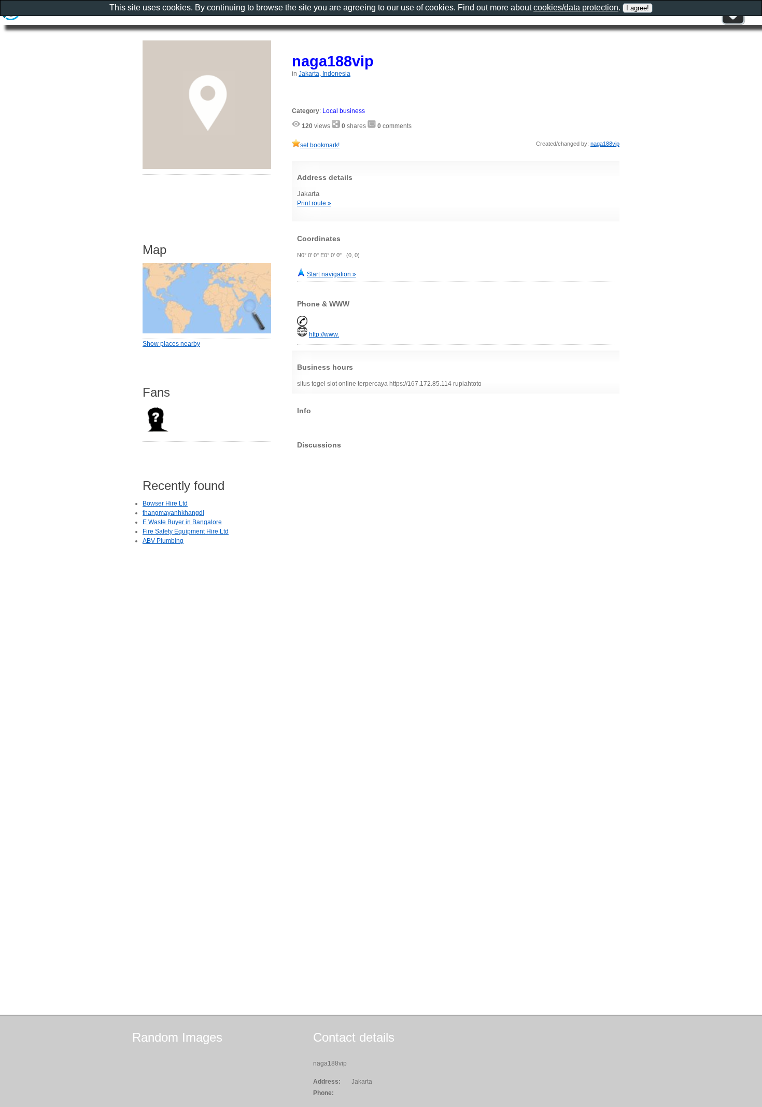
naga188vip (333, 60)
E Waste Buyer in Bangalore (182, 522)
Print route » (314, 203)
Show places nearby (171, 343)
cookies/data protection (575, 7)
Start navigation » (331, 274)
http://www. (324, 334)
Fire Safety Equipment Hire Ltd (186, 531)
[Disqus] (455, 586)
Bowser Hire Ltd (165, 503)
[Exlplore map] (207, 331)
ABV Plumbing (163, 540)
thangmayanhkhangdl (173, 512)
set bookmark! (320, 145)
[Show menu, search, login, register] (733, 22)
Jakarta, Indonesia (324, 73)
